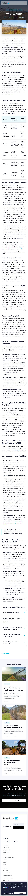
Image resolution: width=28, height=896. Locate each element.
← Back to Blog (5, 653)
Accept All (20, 893)
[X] (10, 841)
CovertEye (5, 859)
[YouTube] (14, 841)
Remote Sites (6, 880)
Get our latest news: (7, 826)
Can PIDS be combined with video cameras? (11, 635)
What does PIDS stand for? (11, 612)
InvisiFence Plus (6, 852)
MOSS (4, 854)
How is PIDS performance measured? (10, 642)
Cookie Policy (8, 887)
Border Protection (7, 873)
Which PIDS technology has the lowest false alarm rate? (12, 628)
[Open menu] (25, 2)
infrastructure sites (17, 521)
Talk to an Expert (14, 800)
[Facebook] (7, 841)
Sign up (18, 827)
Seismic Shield (6, 847)
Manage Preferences (6, 890)
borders (5, 523)
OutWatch (5, 862)
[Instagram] (17, 841)
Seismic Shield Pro (19, 450)
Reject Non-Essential (8, 893)
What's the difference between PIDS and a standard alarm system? (12, 620)
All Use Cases (5, 870)
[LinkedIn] (4, 841)
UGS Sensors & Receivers (8, 857)
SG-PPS (4, 864)
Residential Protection (7, 878)
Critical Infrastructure (7, 875)
